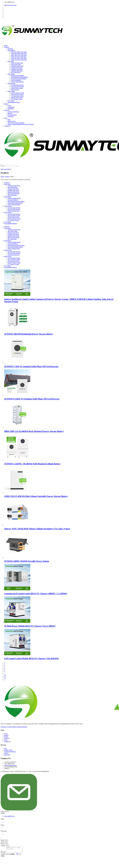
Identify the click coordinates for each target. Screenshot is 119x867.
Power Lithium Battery (17, 82)
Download (11, 116)
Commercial (11, 107)
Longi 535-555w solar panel (19, 59)
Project (6, 104)
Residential (11, 108)
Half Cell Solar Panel (17, 63)
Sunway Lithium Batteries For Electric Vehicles (21, 124)
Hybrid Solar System (17, 97)
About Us (7, 110)
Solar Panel (11, 61)
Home (6, 45)
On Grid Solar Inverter (17, 85)
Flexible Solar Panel (16, 67)
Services (10, 113)
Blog (9, 119)
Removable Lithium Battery (18, 78)
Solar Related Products (14, 102)
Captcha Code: (9, 854)
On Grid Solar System (17, 94)
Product (7, 176)
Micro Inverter (15, 89)
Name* (3, 840)
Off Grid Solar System (17, 96)
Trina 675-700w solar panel (18, 56)
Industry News (12, 121)
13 (5, 676)
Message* (4, 852)
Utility (9, 105)
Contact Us (7, 126)
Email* (3, 842)
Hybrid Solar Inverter (17, 88)
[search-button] (18, 166)
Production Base (12, 115)
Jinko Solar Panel (16, 64)
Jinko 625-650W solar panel (19, 53)
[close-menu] (1, 164)
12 (5, 675)
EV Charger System (16, 99)
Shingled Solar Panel (17, 70)
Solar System (11, 91)
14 (5, 678)
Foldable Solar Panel (17, 69)
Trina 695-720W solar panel (19, 52)
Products (6, 47)
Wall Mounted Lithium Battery (19, 77)
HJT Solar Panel (15, 72)
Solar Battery (11, 74)
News (5, 118)
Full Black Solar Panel (17, 66)
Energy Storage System (17, 93)
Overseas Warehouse (13, 111)
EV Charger (11, 100)
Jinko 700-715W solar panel (19, 55)
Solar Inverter (11, 83)
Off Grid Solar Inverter (17, 86)
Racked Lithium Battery (17, 75)
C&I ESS (10, 48)
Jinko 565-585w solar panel (18, 58)
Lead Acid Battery (16, 80)
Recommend (11, 50)
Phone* (3, 844)
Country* (3, 845)
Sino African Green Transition (16, 122)
